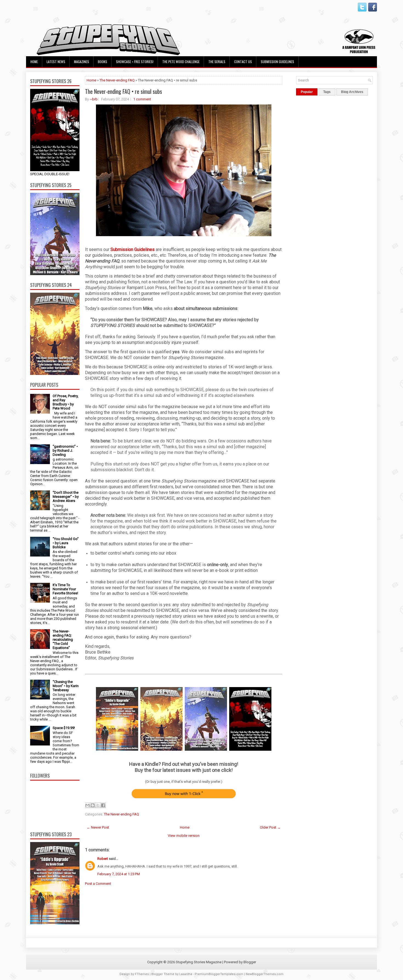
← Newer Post (98, 827)
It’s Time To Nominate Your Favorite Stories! (65, 589)
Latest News (56, 61)
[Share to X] (98, 805)
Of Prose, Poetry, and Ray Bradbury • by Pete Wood (65, 402)
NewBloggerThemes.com (264, 974)
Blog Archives (352, 92)
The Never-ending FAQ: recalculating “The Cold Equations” (63, 639)
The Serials (216, 61)
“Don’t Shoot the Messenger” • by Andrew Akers (66, 496)
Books (102, 61)
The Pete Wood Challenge (181, 61)
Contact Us (243, 61)
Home (34, 61)
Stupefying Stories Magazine (199, 962)
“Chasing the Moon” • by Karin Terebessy (66, 686)
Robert (102, 859)
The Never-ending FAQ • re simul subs (123, 91)
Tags (327, 92)
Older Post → (270, 827)
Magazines (81, 61)
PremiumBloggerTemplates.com (219, 974)
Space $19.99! (64, 728)
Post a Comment (98, 884)
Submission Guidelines (277, 61)
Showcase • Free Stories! (135, 61)
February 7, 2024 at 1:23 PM (118, 874)
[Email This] (87, 805)
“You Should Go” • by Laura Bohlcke (66, 543)
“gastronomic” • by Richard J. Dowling (65, 450)
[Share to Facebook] (103, 805)
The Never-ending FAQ (117, 80)
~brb (94, 99)
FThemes (142, 974)
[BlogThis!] (92, 805)
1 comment (142, 99)
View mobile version (184, 836)
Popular (307, 92)
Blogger (249, 962)
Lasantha (185, 974)
